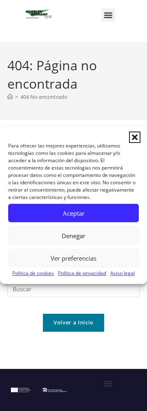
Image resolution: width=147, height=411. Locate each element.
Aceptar (74, 213)
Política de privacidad (82, 273)
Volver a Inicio (73, 322)
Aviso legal (122, 273)
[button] (135, 137)
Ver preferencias (73, 258)
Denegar (73, 235)
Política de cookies (33, 273)
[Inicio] (10, 97)
